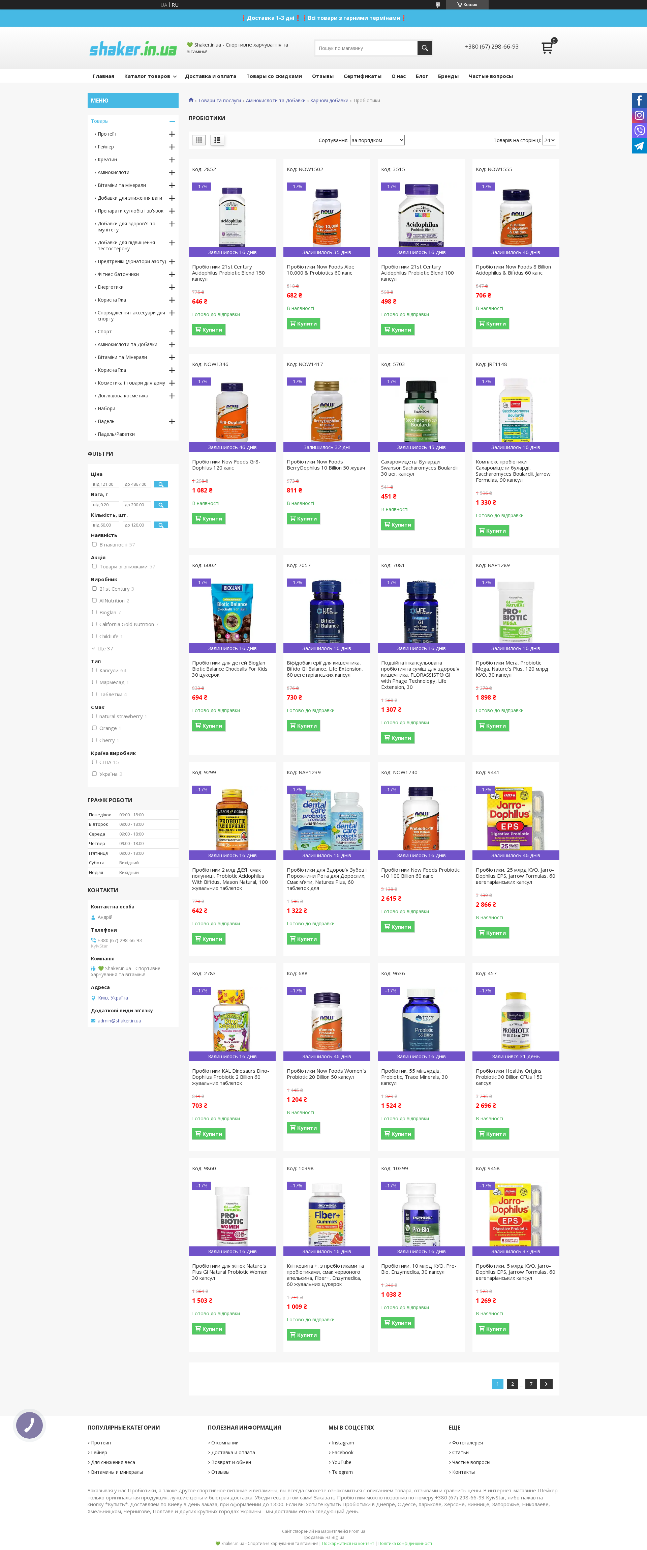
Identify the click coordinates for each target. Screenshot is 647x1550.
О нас (399, 76)
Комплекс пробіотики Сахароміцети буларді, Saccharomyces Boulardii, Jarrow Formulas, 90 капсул (513, 470)
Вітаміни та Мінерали (122, 357)
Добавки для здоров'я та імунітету (126, 226)
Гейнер (106, 146)
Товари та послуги (219, 100)
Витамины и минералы (117, 1472)
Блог (422, 76)
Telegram (342, 1472)
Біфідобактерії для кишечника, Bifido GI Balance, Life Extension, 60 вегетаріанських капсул (325, 668)
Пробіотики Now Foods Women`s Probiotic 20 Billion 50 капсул (326, 1074)
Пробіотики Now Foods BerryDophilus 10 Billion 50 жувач (326, 464)
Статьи (460, 1452)
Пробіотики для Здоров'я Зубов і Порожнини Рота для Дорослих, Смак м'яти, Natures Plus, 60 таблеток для (327, 879)
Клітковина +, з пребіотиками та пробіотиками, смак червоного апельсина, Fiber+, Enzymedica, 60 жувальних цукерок (325, 1275)
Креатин (107, 159)
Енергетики (111, 287)
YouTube (341, 1462)
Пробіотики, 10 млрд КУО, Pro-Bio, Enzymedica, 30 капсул (419, 1269)
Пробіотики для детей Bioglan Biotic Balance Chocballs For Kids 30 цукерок (230, 668)
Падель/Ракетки (116, 434)
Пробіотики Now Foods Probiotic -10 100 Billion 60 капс (420, 873)
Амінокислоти (113, 172)
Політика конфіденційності (405, 1543)
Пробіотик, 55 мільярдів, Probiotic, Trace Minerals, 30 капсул (414, 1077)
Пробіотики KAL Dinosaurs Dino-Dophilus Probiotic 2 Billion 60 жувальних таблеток (230, 1077)
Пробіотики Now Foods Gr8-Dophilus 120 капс (226, 464)
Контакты (463, 1472)
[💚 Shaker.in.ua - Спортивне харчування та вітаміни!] (133, 48)
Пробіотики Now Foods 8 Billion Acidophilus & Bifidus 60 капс (513, 269)
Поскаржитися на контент (348, 1543)
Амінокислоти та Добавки (276, 100)
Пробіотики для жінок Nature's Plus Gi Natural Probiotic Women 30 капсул (230, 1272)
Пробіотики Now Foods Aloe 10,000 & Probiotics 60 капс (321, 269)
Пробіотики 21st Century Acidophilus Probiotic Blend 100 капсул (417, 272)
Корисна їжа (112, 300)
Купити (212, 329)
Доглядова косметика (123, 395)
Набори (106, 408)
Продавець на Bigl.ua (323, 1537)
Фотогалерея (467, 1442)
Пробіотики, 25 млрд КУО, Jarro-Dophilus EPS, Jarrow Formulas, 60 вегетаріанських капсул (515, 876)
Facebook (342, 1452)
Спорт (105, 331)
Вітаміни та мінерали (122, 185)
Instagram (343, 1442)
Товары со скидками (274, 76)
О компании (225, 1442)
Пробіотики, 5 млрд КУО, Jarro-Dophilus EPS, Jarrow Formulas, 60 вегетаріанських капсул (515, 1272)
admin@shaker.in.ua (119, 1021)
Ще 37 (105, 648)
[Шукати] (425, 48)
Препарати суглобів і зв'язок (130, 210)
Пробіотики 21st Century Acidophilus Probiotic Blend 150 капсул (228, 272)
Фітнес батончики (118, 274)
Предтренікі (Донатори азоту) (132, 261)
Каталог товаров (147, 76)
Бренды (448, 76)
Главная (103, 76)
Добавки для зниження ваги (130, 198)
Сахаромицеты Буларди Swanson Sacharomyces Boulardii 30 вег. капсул (419, 467)
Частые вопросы (491, 76)
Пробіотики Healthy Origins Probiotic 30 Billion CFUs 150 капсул (509, 1077)
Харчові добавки (329, 100)
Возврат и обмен (231, 1462)
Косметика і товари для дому (131, 382)
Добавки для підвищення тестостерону (126, 245)
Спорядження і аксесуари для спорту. (131, 315)
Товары (100, 121)
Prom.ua (357, 1531)
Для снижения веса (113, 1462)
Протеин (101, 1442)
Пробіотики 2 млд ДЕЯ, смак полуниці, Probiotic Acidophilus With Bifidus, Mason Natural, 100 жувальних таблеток (230, 879)
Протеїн (107, 134)
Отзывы (323, 76)
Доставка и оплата (210, 76)
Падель (106, 421)
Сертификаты (362, 76)
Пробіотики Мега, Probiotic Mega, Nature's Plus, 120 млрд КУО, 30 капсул (512, 668)
